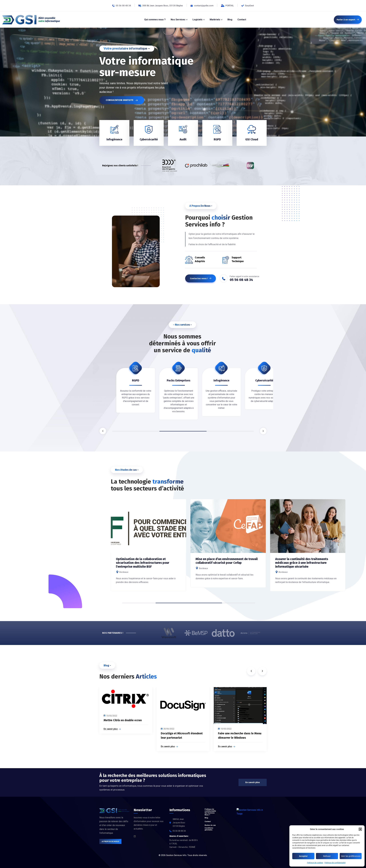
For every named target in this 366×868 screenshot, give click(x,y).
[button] (360, 829)
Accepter (303, 856)
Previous (103, 431)
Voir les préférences (350, 856)
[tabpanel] (118, 394)
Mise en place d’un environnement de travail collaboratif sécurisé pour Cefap (227, 561)
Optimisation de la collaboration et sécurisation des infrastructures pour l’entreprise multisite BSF (142, 562)
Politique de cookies (315, 863)
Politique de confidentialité (335, 863)
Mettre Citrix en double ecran (123, 720)
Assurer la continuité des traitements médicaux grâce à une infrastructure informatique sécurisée (301, 562)
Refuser (327, 856)
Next (263, 431)
